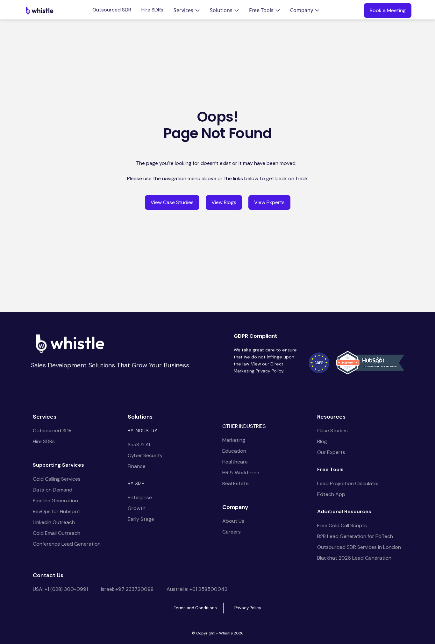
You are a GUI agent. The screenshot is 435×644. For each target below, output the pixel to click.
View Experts (269, 202)
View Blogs (223, 202)
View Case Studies (172, 202)
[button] (187, 10)
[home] (39, 10)
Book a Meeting (388, 10)
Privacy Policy (247, 608)
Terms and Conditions (195, 608)
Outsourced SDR (111, 10)
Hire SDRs (152, 10)
